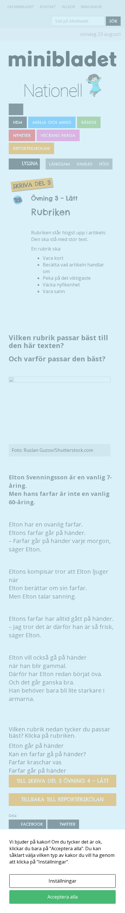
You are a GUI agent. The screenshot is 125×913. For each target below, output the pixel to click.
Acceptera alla (62, 897)
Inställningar (62, 881)
